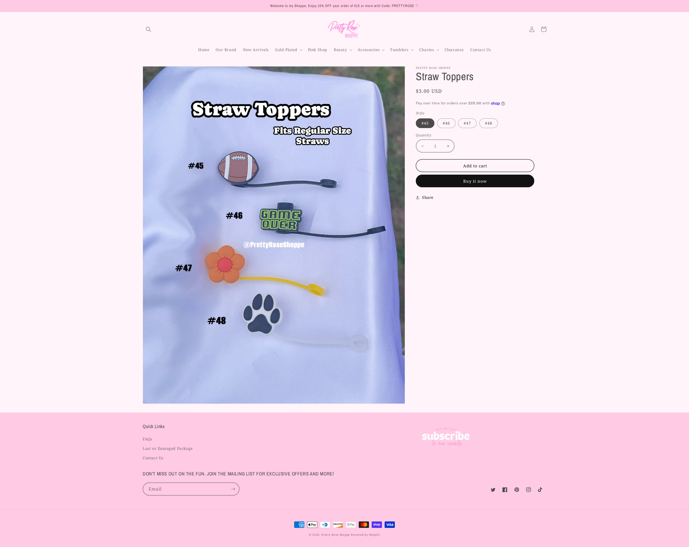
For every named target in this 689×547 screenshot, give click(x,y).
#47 (467, 123)
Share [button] (427, 197)
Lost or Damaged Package (168, 448)
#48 (488, 123)
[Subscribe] (233, 489)
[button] (148, 29)
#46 (446, 123)
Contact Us (153, 457)
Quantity (423, 135)
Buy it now (475, 181)
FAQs (147, 439)
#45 (425, 123)
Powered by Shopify (365, 535)
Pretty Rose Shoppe (335, 535)
